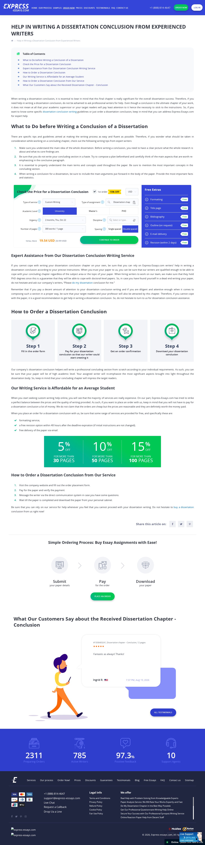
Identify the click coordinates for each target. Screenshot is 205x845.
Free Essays (150, 780)
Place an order (102, 596)
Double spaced (130, 228)
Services (31, 780)
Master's (93, 211)
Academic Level (30, 211)
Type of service (30, 202)
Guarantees (106, 780)
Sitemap (189, 780)
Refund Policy (95, 805)
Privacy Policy (95, 802)
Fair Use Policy (96, 813)
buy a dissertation (184, 507)
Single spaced (114, 228)
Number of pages (29, 229)
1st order (108, 191)
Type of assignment (91, 202)
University (60, 211)
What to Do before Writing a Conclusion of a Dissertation (53, 60)
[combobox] (122, 202)
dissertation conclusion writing (60, 111)
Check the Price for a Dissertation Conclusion (47, 64)
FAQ (113, 8)
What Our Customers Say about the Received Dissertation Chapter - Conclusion (65, 84)
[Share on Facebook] (172, 524)
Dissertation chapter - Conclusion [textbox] (120, 202)
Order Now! (63, 780)
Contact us (122, 8)
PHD (124, 211)
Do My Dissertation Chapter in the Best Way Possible (146, 805)
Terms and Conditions (99, 798)
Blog (137, 780)
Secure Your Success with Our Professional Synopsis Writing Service (152, 813)
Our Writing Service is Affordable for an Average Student (53, 76)
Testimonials (103, 8)
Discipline (97, 220)
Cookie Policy (95, 809)
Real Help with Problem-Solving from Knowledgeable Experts (149, 798)
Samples (57, 8)
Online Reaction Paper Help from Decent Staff (142, 817)
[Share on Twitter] (181, 524)
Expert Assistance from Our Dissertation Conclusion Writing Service (59, 68)
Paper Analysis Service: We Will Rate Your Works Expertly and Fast (152, 802)
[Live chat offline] (190, 837)
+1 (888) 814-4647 (160, 7)
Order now (69, 8)
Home (34, 8)
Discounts (89, 8)
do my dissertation (82, 282)
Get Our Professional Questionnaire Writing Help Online (147, 809)
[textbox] (125, 220)
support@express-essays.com (62, 798)
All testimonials (163, 712)
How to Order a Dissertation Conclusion (44, 72)
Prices (79, 8)
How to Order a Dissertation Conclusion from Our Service (53, 80)
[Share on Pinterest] (190, 524)
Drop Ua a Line (53, 811)
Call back (55, 807)
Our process (45, 8)
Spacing (98, 229)
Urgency (33, 220)
